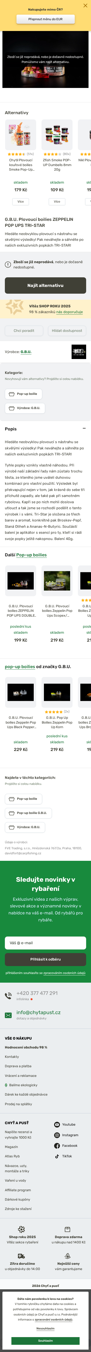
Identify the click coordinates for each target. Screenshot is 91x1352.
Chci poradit (24, 331)
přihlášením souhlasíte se (45, 973)
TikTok (66, 1156)
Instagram (66, 1135)
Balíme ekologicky (23, 1085)
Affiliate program (18, 1190)
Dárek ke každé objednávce (26, 1095)
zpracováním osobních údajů (64, 973)
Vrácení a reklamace (21, 1076)
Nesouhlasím (45, 1328)
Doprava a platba (18, 1066)
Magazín (11, 1147)
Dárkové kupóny (17, 1200)
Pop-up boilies (31, 554)
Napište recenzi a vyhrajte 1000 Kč (18, 1135)
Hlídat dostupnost (67, 331)
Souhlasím (45, 1340)
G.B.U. (26, 352)
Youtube (66, 1125)
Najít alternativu (45, 285)
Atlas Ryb (12, 1156)
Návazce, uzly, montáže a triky (17, 1168)
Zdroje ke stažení (18, 1209)
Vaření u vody (15, 1181)
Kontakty (12, 1057)
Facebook (66, 1146)
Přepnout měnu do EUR (45, 19)
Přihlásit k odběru (45, 959)
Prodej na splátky (18, 1104)
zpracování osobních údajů (53, 1319)
